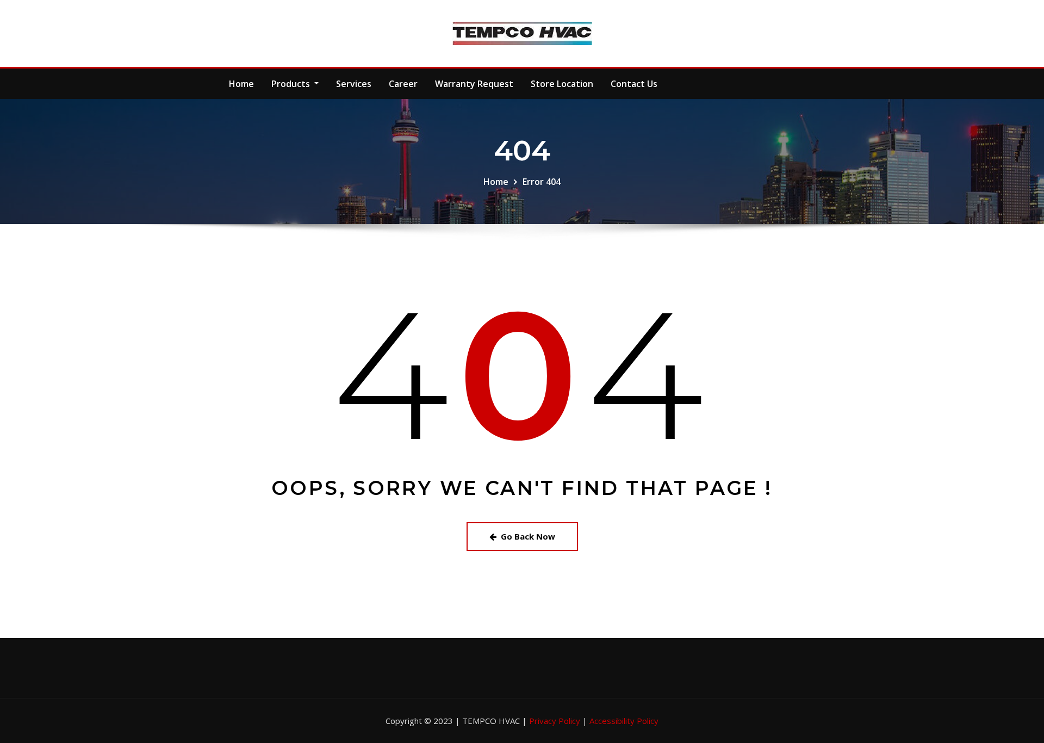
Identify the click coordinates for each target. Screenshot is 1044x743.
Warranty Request (474, 84)
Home (241, 84)
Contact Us (634, 84)
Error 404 (542, 182)
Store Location (562, 84)
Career (403, 84)
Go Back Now (528, 536)
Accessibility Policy (623, 720)
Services (353, 84)
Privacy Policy (555, 720)
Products (291, 84)
